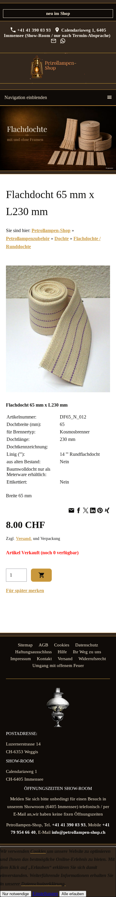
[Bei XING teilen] (107, 510)
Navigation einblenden (25, 97)
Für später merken (25, 590)
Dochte (61, 238)
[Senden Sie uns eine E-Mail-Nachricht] (53, 41)
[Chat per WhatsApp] (62, 41)
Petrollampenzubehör (28, 238)
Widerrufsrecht (92, 658)
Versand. (24, 538)
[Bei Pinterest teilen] (100, 510)
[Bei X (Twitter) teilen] (86, 510)
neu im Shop (58, 13)
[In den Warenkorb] (41, 575)
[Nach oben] (106, 610)
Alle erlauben (73, 894)
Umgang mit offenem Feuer (58, 665)
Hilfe (62, 651)
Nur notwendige (15, 894)
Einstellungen (45, 893)
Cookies (61, 645)
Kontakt (44, 658)
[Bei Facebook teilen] (78, 510)
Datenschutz (86, 645)
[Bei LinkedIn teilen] (93, 510)
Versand (65, 658)
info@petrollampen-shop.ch (78, 832)
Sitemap (25, 645)
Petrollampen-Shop (51, 230)
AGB (43, 645)
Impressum (20, 658)
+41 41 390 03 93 (33, 30)
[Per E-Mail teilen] (71, 510)
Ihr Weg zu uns (87, 651)
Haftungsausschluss (33, 651)
